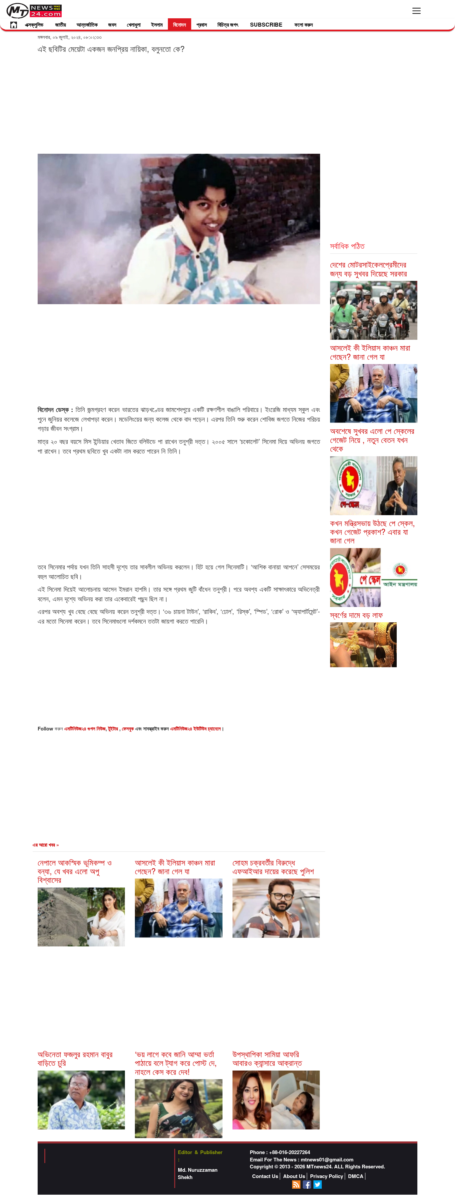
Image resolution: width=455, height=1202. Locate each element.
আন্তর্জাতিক (87, 24)
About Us (294, 1176)
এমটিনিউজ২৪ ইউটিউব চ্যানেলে (195, 728)
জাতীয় (60, 24)
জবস (112, 24)
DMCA (355, 1176)
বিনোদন (179, 24)
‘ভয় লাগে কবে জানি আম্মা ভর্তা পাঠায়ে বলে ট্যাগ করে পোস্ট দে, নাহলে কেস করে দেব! (176, 1062)
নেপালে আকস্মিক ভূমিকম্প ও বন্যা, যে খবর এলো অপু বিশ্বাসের (75, 871)
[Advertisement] (179, 103)
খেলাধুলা (134, 24)
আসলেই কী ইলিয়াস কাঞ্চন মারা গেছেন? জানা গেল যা (175, 866)
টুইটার (113, 728)
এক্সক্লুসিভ (34, 24)
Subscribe (266, 24)
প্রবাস (202, 24)
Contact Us (265, 1176)
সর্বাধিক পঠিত (347, 245)
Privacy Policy (326, 1176)
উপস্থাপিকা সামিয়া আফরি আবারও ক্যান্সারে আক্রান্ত (267, 1058)
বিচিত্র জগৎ (228, 24)
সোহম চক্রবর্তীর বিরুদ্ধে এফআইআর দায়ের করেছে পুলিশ (273, 866)
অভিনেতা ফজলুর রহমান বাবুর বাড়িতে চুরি (75, 1058)
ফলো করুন (303, 24)
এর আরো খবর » (46, 844)
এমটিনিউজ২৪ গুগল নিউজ (85, 728)
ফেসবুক (128, 728)
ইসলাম (157, 24)
